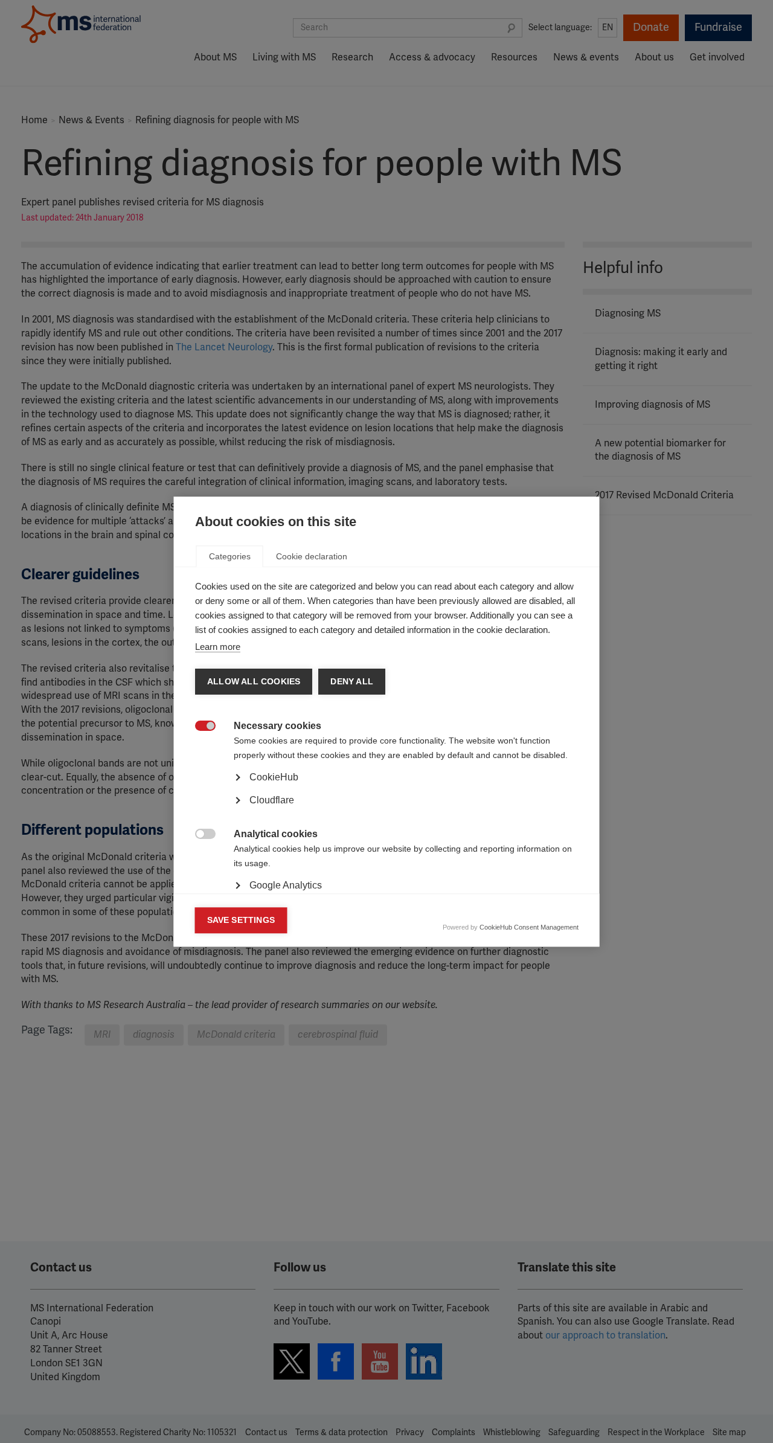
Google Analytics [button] (285, 885)
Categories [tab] (230, 556)
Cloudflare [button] (271, 800)
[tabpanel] (387, 811)
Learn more (217, 646)
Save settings (241, 920)
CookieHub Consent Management (529, 927)
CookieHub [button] (273, 777)
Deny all (351, 681)
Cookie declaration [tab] (311, 556)
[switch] (199, 727)
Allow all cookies (253, 681)
